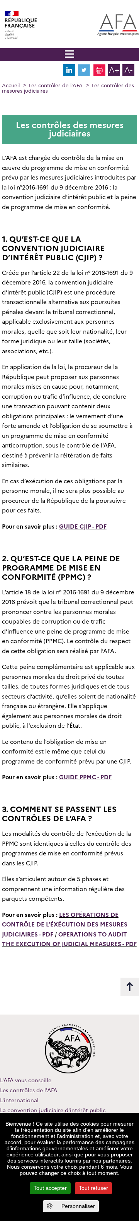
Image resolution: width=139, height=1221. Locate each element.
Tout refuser (93, 1188)
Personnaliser (78, 1206)
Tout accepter (50, 1188)
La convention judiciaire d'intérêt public (53, 1110)
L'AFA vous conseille (25, 1080)
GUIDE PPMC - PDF (85, 777)
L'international (19, 1100)
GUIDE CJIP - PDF (83, 526)
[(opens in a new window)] (69, 74)
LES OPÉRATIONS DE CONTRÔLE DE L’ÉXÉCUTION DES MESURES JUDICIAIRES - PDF (64, 925)
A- (128, 70)
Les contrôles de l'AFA (56, 85)
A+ (114, 70)
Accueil (11, 85)
